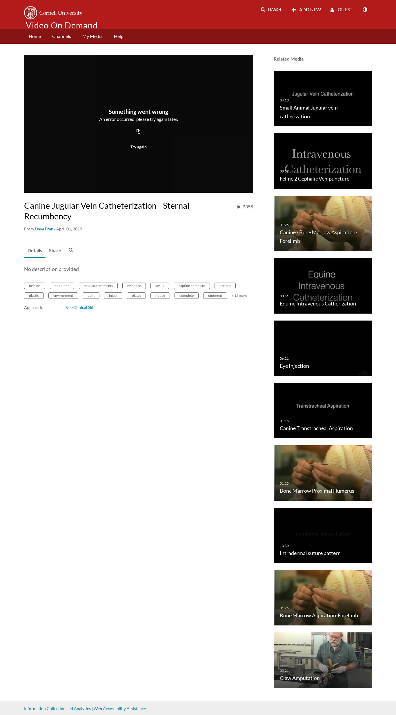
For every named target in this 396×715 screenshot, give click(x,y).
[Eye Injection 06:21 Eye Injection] (323, 347)
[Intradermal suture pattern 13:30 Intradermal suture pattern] (323, 535)
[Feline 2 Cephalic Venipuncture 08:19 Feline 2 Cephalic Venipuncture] (323, 160)
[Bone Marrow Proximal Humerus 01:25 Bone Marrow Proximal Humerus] (323, 472)
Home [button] (35, 36)
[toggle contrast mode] (364, 9)
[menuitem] (35, 36)
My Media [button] (92, 36)
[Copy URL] (138, 131)
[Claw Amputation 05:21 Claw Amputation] (323, 660)
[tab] (35, 250)
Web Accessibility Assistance (120, 708)
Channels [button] (61, 36)
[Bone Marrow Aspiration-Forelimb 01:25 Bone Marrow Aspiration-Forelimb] (323, 597)
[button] (271, 9)
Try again (138, 146)
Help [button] (118, 36)
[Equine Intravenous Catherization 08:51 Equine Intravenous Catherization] (323, 285)
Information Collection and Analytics (57, 708)
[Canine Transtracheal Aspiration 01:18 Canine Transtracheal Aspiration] (323, 410)
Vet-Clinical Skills (81, 307)
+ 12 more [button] (239, 295)
